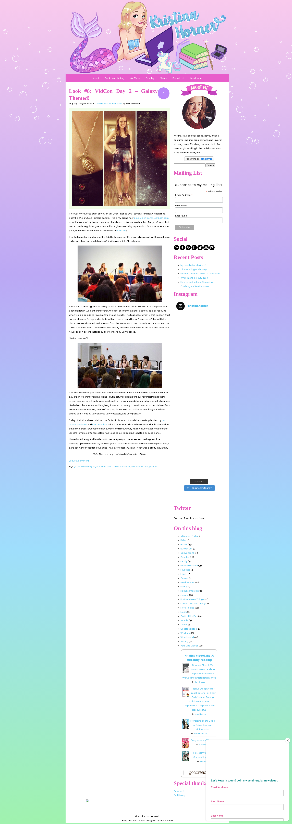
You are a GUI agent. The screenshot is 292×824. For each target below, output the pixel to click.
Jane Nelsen (200, 714)
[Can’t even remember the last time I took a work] (199, 354)
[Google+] (188, 249)
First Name (181, 205)
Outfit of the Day (189, 616)
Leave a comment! (79, 460)
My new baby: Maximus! (193, 265)
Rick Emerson (200, 682)
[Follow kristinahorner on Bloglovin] (199, 160)
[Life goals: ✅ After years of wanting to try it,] (199, 463)
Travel (120, 104)
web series (125, 467)
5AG (75, 467)
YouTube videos (189, 645)
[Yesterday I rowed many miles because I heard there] (199, 327)
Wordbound (196, 78)
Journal (112, 104)
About (95, 78)
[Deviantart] (176, 249)
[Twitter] (200, 249)
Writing (184, 641)
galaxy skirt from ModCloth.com (151, 218)
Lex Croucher (99, 424)
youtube (153, 467)
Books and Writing (114, 78)
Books (183, 544)
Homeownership (189, 590)
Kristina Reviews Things (193, 603)
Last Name (181, 215)
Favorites (185, 569)
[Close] (287, 740)
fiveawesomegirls (86, 467)
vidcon (116, 467)
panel (109, 467)
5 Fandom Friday (189, 536)
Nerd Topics (187, 607)
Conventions (187, 552)
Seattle (184, 620)
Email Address (183, 195)
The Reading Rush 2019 (193, 269)
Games (184, 578)
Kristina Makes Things (192, 599)
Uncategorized (188, 628)
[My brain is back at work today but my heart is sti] (199, 381)
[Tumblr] (194, 249)
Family (183, 561)
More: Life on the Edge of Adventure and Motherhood (202, 725)
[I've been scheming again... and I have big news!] (199, 408)
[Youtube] (206, 249)
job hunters (100, 467)
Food (183, 574)
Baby (183, 540)
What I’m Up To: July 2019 (194, 277)
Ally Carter (204, 761)
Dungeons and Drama (203, 740)
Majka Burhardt (200, 733)
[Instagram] (212, 249)
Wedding (185, 633)
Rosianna (82, 424)
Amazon (121, 230)
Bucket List (178, 78)
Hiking (183, 586)
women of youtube (139, 467)
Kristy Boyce (204, 744)
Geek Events (101, 104)
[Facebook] (182, 249)
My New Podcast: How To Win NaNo (200, 273)
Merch (163, 78)
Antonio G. (179, 791)
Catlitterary (180, 795)
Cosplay (149, 78)
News (183, 612)
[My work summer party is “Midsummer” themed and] (199, 436)
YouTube (135, 78)
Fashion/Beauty (189, 565)
